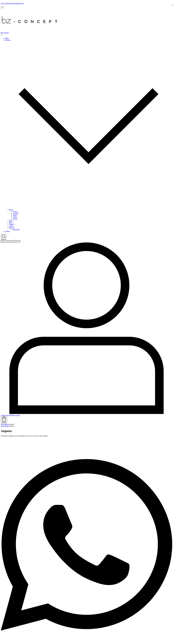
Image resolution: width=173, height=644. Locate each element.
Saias (10, 222)
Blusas (11, 209)
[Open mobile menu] (1, 35)
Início (6, 38)
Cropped (15, 213)
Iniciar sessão (16, 415)
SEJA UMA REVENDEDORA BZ (12, 3)
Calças (11, 226)
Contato (7, 231)
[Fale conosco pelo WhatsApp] (86, 642)
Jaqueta (15, 219)
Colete (15, 217)
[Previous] (1, 7)
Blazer (15, 215)
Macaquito (16, 229)
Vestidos (11, 224)
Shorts (11, 220)
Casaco (15, 211)
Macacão (12, 228)
